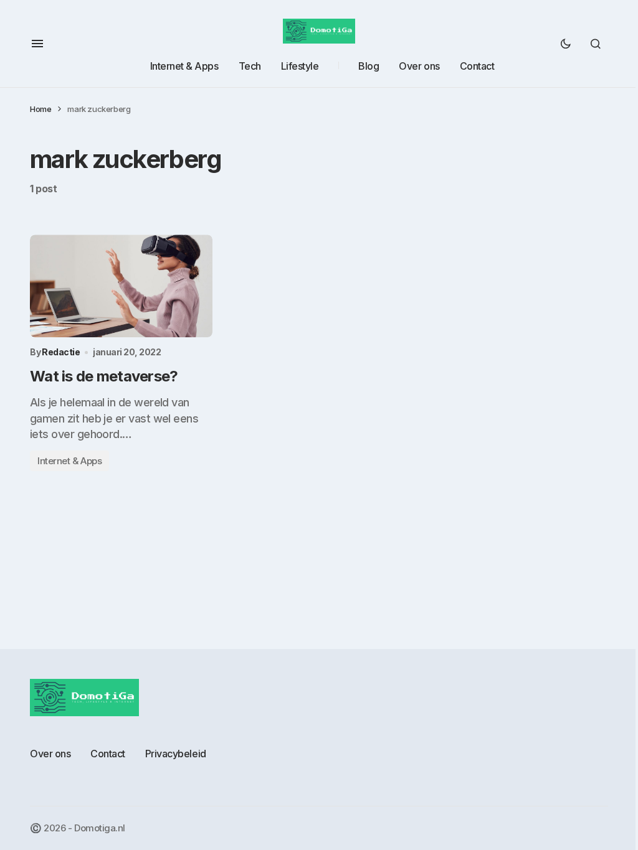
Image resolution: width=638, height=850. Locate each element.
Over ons (50, 753)
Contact (107, 753)
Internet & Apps (69, 461)
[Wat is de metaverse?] (121, 286)
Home (40, 109)
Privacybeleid (175, 753)
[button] (37, 43)
